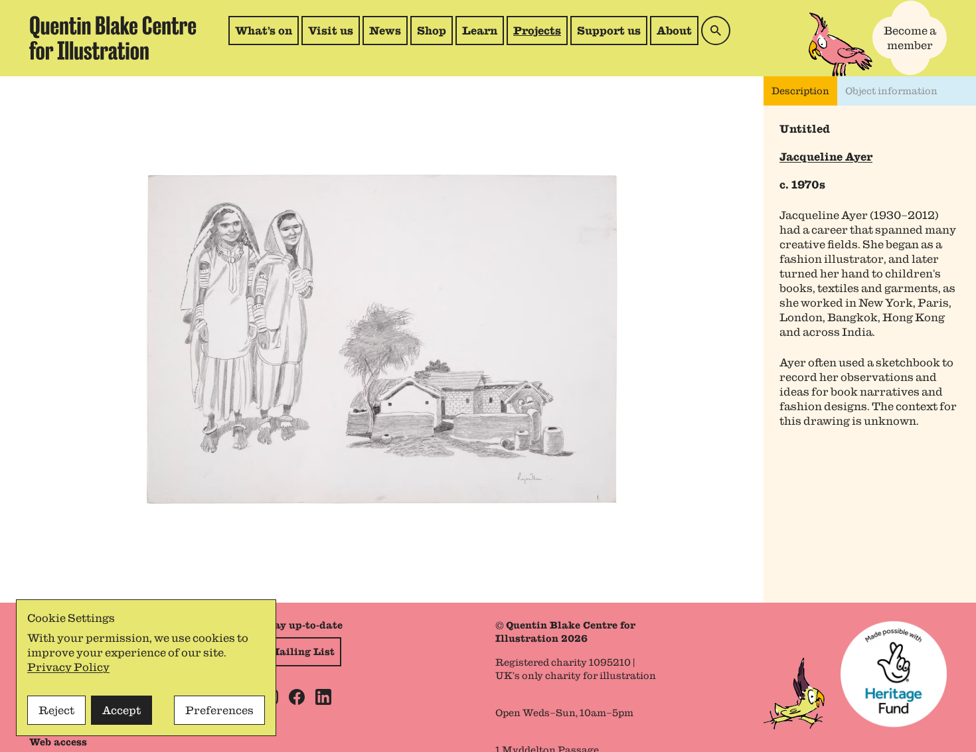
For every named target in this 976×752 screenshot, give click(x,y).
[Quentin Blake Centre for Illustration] (113, 38)
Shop (434, 34)
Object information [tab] (891, 91)
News (385, 31)
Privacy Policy (68, 667)
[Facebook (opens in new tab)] (297, 697)
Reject (56, 710)
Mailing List (302, 651)
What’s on (263, 31)
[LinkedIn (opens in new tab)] (323, 697)
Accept (121, 710)
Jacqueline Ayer (825, 157)
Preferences (219, 710)
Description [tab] (800, 91)
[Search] (715, 30)
